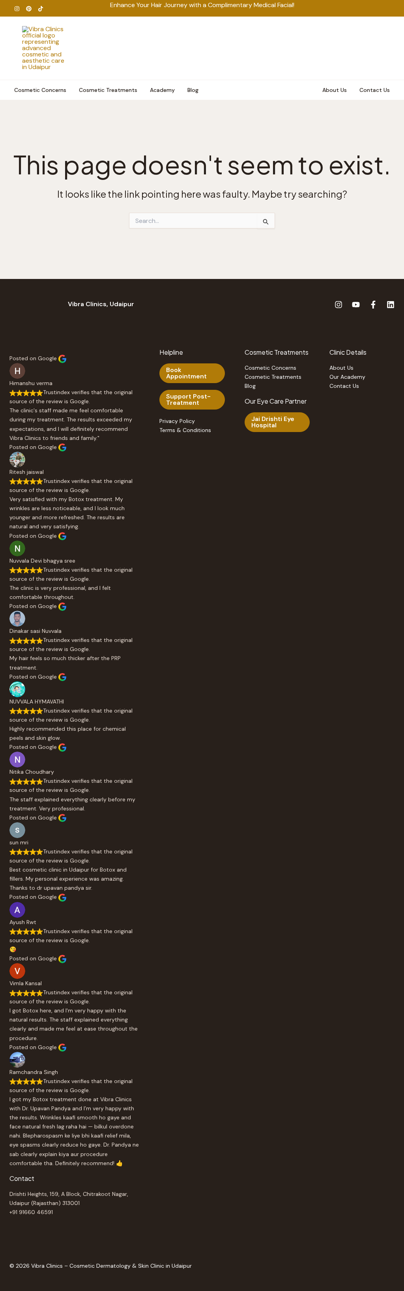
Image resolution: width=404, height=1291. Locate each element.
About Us (334, 90)
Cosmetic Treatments (108, 90)
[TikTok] (40, 8)
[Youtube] (356, 305)
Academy (162, 90)
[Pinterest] (29, 8)
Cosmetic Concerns (40, 90)
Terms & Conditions (185, 430)
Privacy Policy (177, 421)
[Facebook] (373, 305)
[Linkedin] (391, 305)
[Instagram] (17, 8)
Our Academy (347, 376)
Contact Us (374, 90)
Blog (192, 90)
